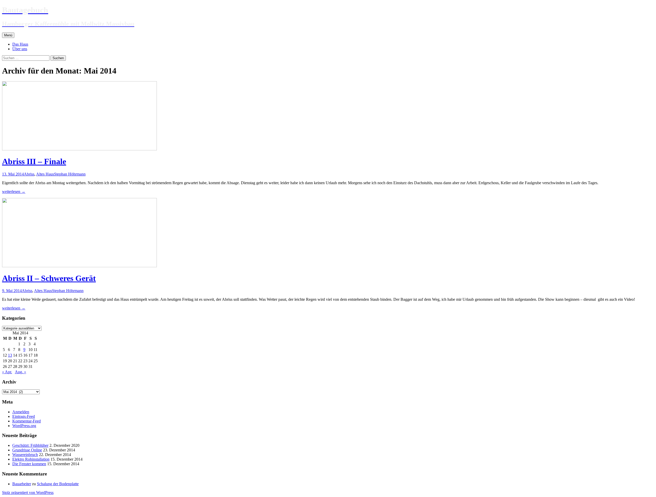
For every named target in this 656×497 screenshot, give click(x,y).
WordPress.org (24, 425)
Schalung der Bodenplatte (58, 484)
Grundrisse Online (27, 450)
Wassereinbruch (25, 454)
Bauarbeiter (21, 484)
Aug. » (20, 372)
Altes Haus (45, 174)
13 (10, 355)
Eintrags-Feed (23, 416)
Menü (8, 35)
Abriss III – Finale (34, 161)
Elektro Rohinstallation (30, 459)
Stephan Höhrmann (70, 174)
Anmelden (20, 412)
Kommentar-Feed (26, 421)
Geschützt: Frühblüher (30, 445)
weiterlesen (13, 191)
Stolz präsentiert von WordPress (28, 492)
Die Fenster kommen (29, 464)
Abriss (29, 174)
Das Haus (20, 44)
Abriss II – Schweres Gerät (49, 278)
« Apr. (7, 372)
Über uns (19, 49)
